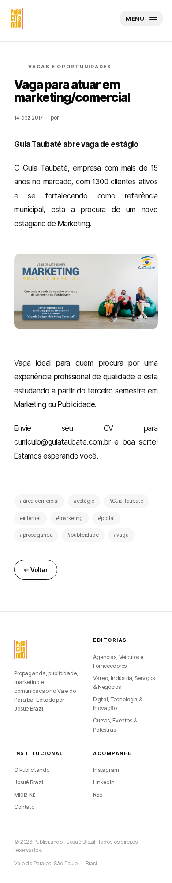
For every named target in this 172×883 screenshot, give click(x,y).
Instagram (106, 769)
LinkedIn (104, 782)
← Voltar (35, 569)
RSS (97, 794)
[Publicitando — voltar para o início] (20, 649)
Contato (24, 806)
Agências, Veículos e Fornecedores (118, 661)
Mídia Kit (24, 794)
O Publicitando (31, 769)
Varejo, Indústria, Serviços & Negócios (124, 682)
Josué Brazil (28, 782)
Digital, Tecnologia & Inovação (117, 703)
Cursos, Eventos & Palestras (115, 725)
